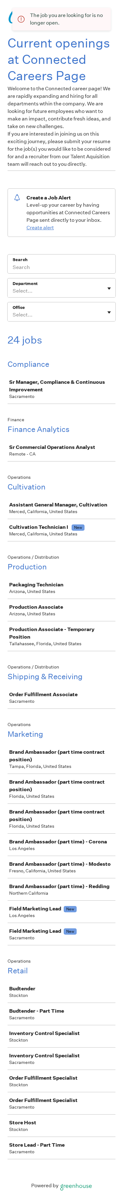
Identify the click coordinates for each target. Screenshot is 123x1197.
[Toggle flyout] (109, 288)
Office (19, 307)
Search (20, 259)
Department (25, 283)
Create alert (40, 228)
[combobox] (13, 291)
